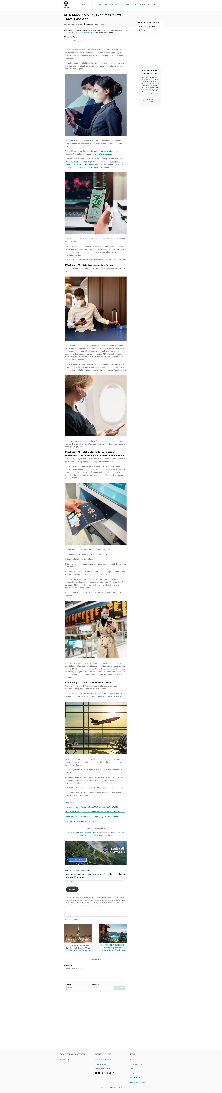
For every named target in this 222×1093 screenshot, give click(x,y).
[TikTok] (107, 1073)
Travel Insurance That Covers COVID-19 (80, 821)
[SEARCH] (157, 5)
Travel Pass (75, 919)
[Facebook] (99, 1073)
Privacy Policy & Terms (103, 1060)
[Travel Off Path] (68, 5)
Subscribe (72, 889)
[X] (105, 1073)
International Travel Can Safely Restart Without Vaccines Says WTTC (91, 807)
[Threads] (113, 1073)
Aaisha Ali (103, 24)
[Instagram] (102, 1073)
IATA (66, 919)
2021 (123, 812)
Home (132, 1060)
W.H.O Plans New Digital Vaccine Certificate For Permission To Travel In (93, 812)
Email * (95, 985)
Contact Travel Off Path (138, 1082)
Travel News (134, 1073)
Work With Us (135, 1078)
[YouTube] (110, 1073)
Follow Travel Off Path (151, 100)
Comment (68, 965)
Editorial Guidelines (101, 1064)
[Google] (96, 1073)
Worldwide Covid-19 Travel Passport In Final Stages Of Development (91, 817)
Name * (70, 984)
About (132, 1069)
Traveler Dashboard (137, 1064)
